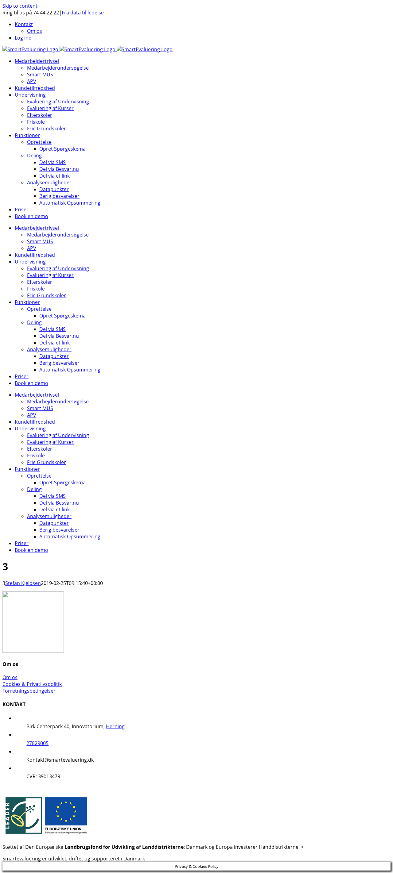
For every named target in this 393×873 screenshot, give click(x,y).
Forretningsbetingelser (29, 690)
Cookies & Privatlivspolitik (32, 684)
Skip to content (19, 5)
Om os (10, 677)
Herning (115, 726)
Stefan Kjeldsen (23, 583)
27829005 (37, 743)
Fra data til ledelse (83, 12)
